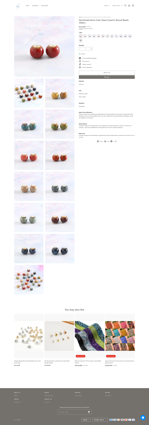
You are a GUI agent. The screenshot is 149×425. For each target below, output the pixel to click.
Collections (35, 5)
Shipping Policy (78, 395)
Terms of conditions (48, 395)
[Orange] (103, 36)
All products (44, 5)
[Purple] (125, 36)
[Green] (94, 36)
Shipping (81, 28)
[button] (125, 5)
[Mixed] (80, 40)
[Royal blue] (130, 36)
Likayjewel (18, 419)
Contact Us (46, 402)
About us (16, 395)
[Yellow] (85, 36)
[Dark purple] (121, 36)
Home (27, 5)
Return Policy (108, 395)
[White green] (116, 36)
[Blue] (89, 36)
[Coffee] (107, 36)
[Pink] (98, 36)
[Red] (80, 36)
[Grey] (112, 36)
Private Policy (17, 402)
